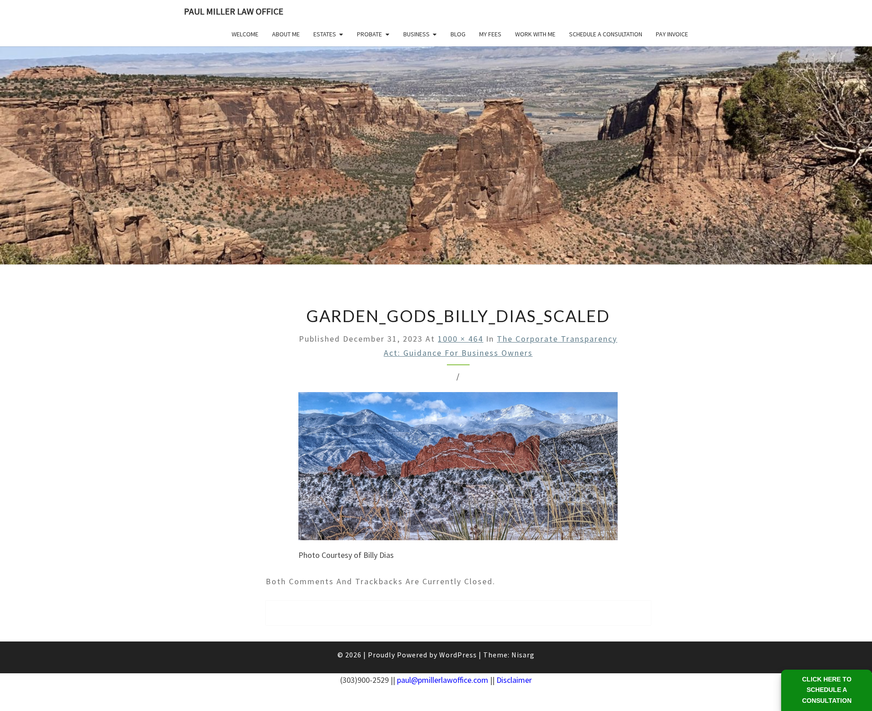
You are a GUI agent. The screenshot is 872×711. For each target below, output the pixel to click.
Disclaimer (514, 680)
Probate (369, 34)
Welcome (245, 34)
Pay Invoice (672, 34)
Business (416, 34)
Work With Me (535, 34)
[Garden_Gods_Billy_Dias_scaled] (458, 469)
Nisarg (523, 654)
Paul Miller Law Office (233, 11)
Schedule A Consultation (605, 34)
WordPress (458, 654)
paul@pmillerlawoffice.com (442, 680)
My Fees (490, 34)
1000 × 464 (460, 338)
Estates (324, 34)
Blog (458, 34)
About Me (286, 34)
